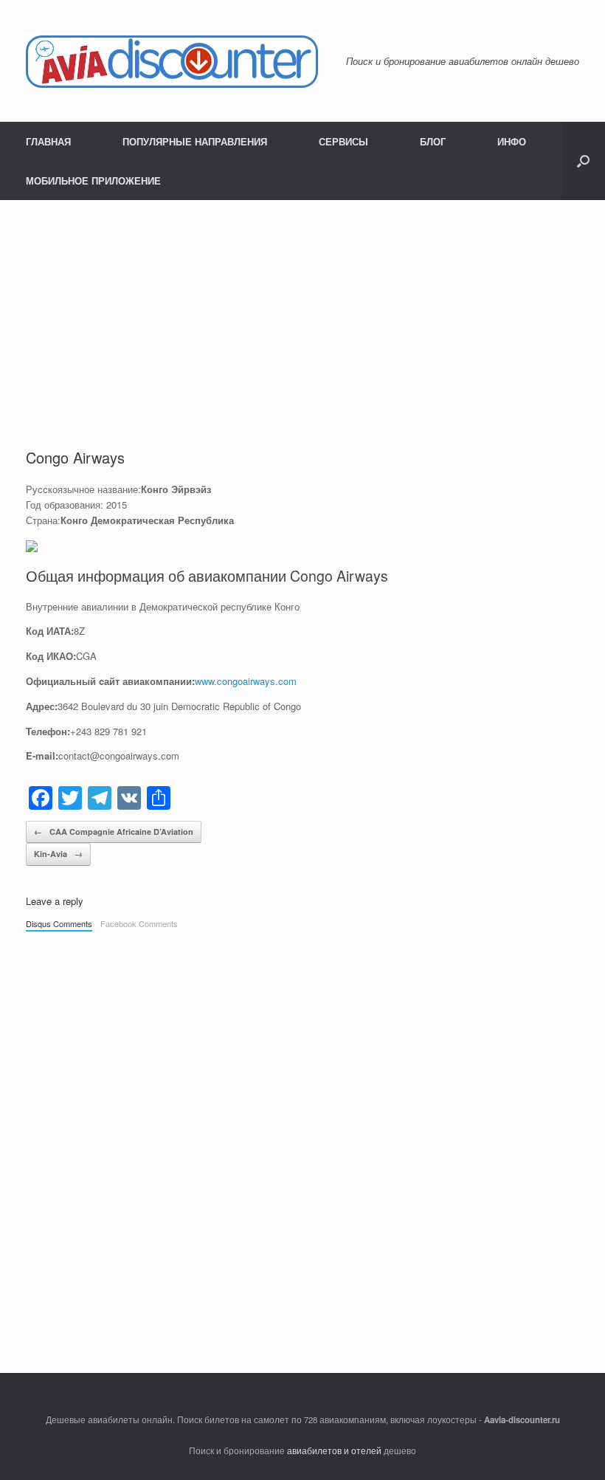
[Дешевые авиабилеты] (172, 61)
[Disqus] (219, 1144)
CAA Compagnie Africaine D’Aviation (113, 831)
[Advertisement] (302, 310)
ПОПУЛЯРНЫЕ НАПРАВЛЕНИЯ (194, 141)
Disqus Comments (59, 923)
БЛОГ (433, 141)
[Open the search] (583, 161)
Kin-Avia (58, 853)
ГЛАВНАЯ (48, 141)
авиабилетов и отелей (334, 1450)
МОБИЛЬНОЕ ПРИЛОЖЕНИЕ (93, 180)
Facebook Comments (139, 923)
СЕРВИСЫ (343, 141)
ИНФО (511, 141)
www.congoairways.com (246, 681)
